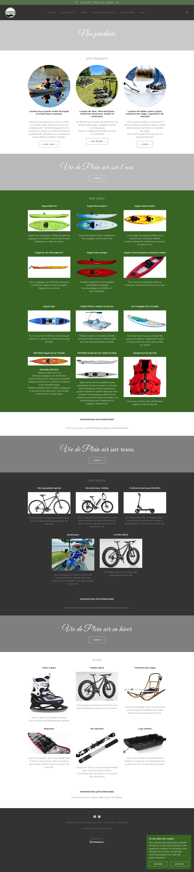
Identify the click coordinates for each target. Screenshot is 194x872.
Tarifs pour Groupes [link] (104, 13)
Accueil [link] (52, 13)
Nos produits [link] (68, 13)
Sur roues (97, 141)
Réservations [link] (127, 13)
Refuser (158, 864)
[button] (143, 12)
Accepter (179, 864)
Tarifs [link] (84, 13)
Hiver (145, 144)
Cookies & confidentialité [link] (97, 829)
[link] (10, 12)
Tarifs (97, 178)
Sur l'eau (49, 144)
